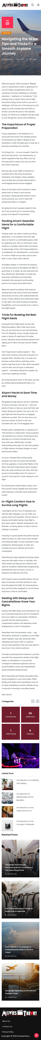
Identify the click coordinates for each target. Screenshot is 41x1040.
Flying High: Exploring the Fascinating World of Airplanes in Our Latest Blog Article (19, 867)
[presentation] (33, 701)
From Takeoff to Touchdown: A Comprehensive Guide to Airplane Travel (19, 949)
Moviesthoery (12, 874)
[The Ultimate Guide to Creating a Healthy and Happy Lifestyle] (7, 784)
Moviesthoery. (23, 1036)
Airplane (6, 33)
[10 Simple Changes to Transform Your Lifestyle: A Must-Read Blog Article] (7, 825)
